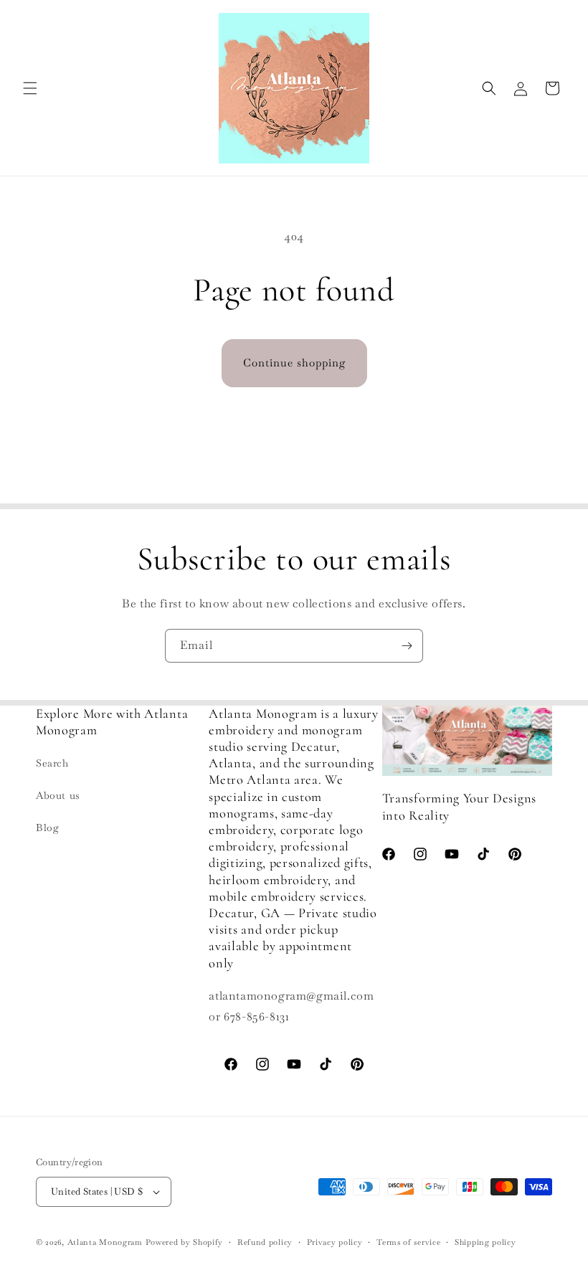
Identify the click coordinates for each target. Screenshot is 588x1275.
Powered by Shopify (185, 1242)
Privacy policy (335, 1242)
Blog (47, 827)
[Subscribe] (406, 646)
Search (52, 763)
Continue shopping (294, 362)
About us (58, 795)
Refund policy (265, 1242)
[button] (30, 88)
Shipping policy (485, 1242)
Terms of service (408, 1242)
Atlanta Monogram (105, 1242)
